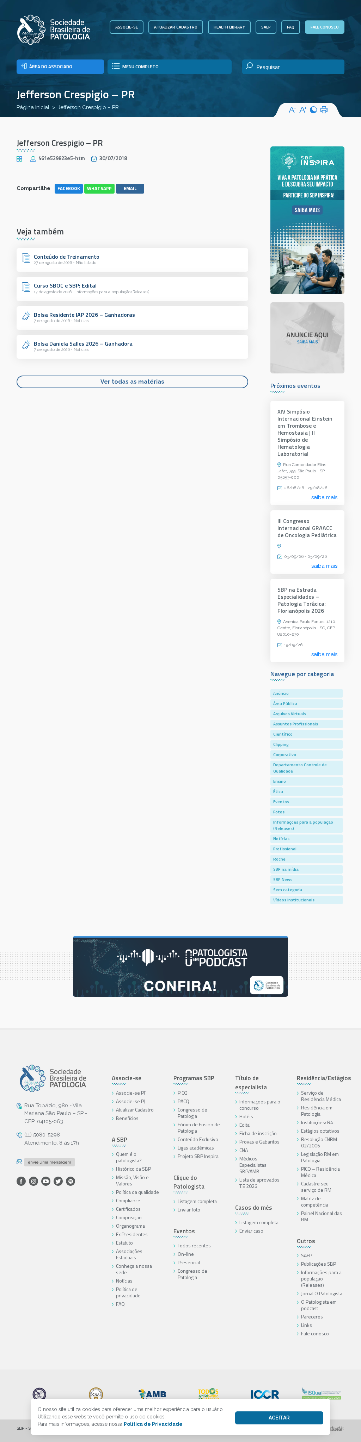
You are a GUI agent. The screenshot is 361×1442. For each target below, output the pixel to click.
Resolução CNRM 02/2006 (319, 1142)
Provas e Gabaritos (259, 1141)
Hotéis (246, 1116)
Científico (283, 734)
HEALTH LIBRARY (229, 27)
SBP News (282, 879)
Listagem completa (197, 1201)
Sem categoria (287, 889)
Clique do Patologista (188, 1182)
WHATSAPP (99, 188)
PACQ (183, 1101)
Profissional (284, 848)
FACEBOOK (68, 188)
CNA (243, 1150)
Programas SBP (193, 1078)
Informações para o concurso (259, 1105)
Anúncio (281, 693)
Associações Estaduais (129, 1254)
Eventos (281, 801)
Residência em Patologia (316, 1110)
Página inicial (33, 107)
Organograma (130, 1225)
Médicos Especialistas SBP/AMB (253, 1165)
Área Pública (285, 703)
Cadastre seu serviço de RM (316, 1187)
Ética (278, 791)
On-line (186, 1254)
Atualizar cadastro (175, 27)
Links (306, 1325)
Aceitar (279, 1418)
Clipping (281, 744)
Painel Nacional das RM (321, 1216)
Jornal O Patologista (321, 1293)
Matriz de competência (314, 1201)
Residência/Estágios (324, 1078)
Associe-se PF (131, 1092)
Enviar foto (189, 1209)
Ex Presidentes (132, 1234)
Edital (245, 1124)
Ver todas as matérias (132, 381)
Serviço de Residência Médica (321, 1096)
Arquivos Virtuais (289, 713)
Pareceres (312, 1316)
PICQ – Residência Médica (320, 1172)
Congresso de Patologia (192, 1113)
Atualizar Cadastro (135, 1109)
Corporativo (284, 754)
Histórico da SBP (133, 1168)
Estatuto (124, 1242)
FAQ (290, 27)
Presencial (189, 1262)
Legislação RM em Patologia (320, 1157)
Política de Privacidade (153, 1424)
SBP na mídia (286, 869)
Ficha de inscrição (258, 1133)
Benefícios (127, 1118)
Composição (129, 1217)
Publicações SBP (318, 1263)
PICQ (183, 1092)
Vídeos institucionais (293, 899)
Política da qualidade (137, 1192)
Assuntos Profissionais (295, 723)
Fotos (278, 811)
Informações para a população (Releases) (303, 825)
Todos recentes (194, 1245)
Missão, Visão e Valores (132, 1180)
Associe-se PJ (130, 1101)
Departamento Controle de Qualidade (300, 767)
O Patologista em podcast (319, 1305)
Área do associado (50, 66)
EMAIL (130, 188)
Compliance (128, 1200)
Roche (279, 859)
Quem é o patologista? (129, 1157)
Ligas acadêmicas (196, 1147)
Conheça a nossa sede (134, 1269)
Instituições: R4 (317, 1122)
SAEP (266, 27)
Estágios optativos (320, 1130)
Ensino (279, 781)
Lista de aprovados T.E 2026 (259, 1183)
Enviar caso (251, 1230)
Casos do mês (253, 1207)
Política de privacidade (128, 1292)
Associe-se (126, 27)
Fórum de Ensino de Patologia (199, 1127)
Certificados (128, 1209)
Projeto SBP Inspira (198, 1156)
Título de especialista (251, 1082)
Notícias (281, 838)
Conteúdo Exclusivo (198, 1139)
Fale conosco (325, 27)
